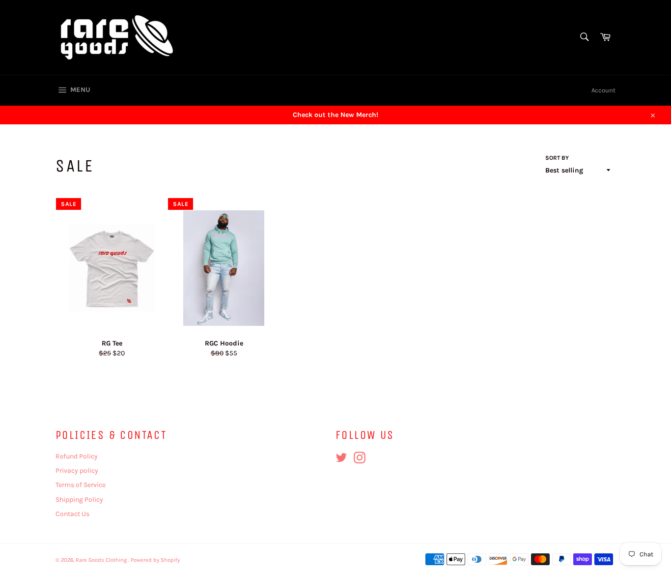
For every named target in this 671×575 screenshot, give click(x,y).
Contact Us (72, 514)
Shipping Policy (79, 499)
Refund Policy (77, 456)
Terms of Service (81, 485)
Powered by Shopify (155, 560)
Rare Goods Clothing (102, 560)
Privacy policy (77, 470)
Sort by (557, 157)
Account (603, 90)
